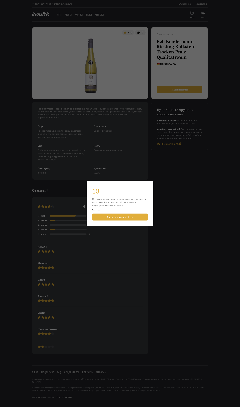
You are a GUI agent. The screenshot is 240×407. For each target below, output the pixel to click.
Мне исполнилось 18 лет (120, 217)
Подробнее (96, 210)
